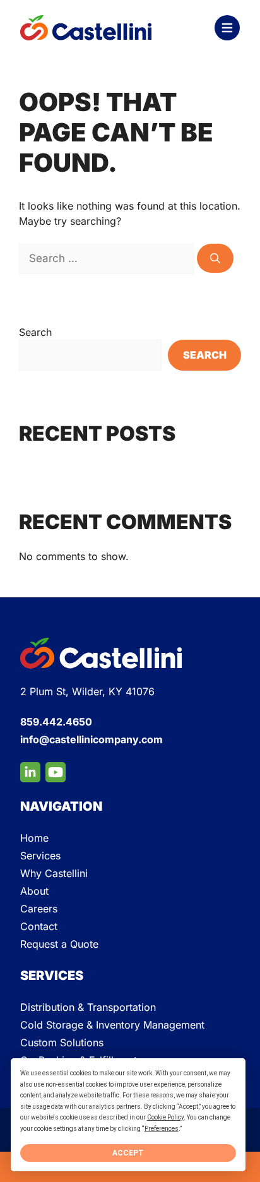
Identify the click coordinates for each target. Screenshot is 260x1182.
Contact (38, 926)
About (34, 891)
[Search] (215, 258)
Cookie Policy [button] (165, 1117)
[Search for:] (108, 258)
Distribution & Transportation (88, 1007)
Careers (38, 908)
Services (40, 855)
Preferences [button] (162, 1128)
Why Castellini (54, 873)
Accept (128, 1153)
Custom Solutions (61, 1042)
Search (35, 332)
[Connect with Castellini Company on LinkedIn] (30, 772)
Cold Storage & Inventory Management (112, 1024)
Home (34, 838)
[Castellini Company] (85, 27)
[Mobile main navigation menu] (227, 27)
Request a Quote (59, 944)
